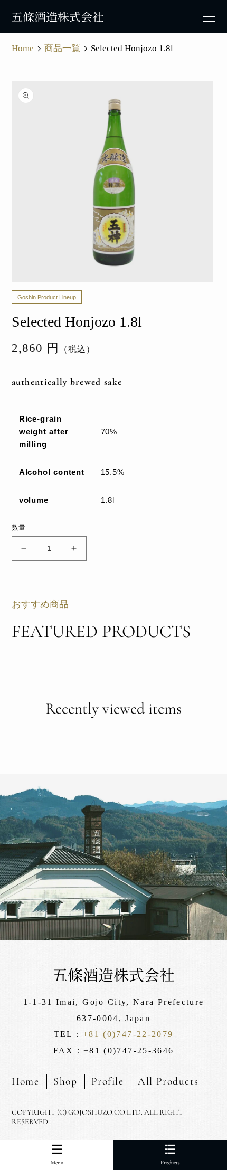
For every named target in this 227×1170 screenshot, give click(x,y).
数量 (19, 527)
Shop (65, 1081)
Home (26, 1081)
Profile (107, 1081)
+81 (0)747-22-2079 (128, 1034)
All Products (168, 1081)
